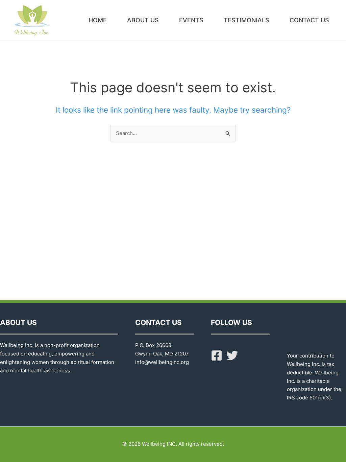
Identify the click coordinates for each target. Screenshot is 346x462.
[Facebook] (216, 355)
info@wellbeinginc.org (162, 362)
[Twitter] (232, 355)
